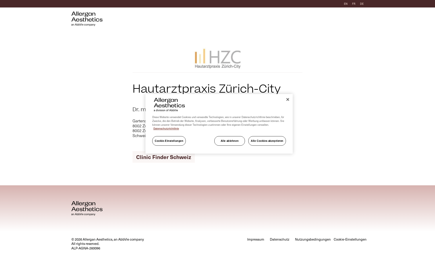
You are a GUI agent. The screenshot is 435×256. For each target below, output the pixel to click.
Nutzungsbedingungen (313, 239)
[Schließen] (288, 99)
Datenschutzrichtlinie (166, 128)
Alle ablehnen (230, 140)
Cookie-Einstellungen (169, 140)
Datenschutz (279, 239)
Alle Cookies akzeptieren (267, 140)
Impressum (255, 239)
